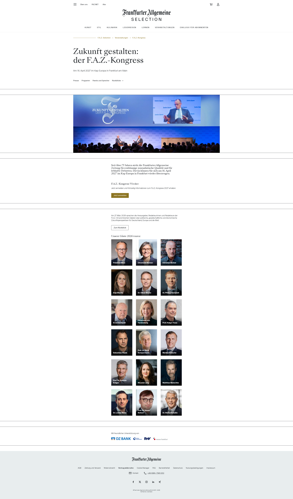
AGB (79, 468)
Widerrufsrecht (109, 468)
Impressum (210, 468)
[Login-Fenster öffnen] (218, 4)
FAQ (154, 468)
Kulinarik (112, 27)
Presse (76, 80)
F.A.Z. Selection (104, 38)
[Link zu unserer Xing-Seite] (160, 482)
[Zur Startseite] (146, 15)
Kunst (88, 27)
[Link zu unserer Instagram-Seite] (146, 482)
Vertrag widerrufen (126, 468)
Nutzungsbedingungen (194, 468)
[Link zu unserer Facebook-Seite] (133, 482)
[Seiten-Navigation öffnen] (75, 4)
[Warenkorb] (211, 4)
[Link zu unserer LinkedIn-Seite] (153, 482)
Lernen (145, 27)
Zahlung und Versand (93, 468)
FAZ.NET (95, 4)
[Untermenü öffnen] (122, 80)
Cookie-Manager (143, 468)
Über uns (84, 4)
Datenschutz (178, 468)
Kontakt (135, 473)
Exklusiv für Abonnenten (194, 27)
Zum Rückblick (120, 227)
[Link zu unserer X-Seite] (140, 482)
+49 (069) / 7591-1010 (156, 473)
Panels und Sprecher (101, 80)
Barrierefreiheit (164, 468)
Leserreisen (129, 27)
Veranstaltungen (165, 27)
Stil (99, 27)
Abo (104, 4)
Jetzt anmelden (120, 195)
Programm (86, 80)
